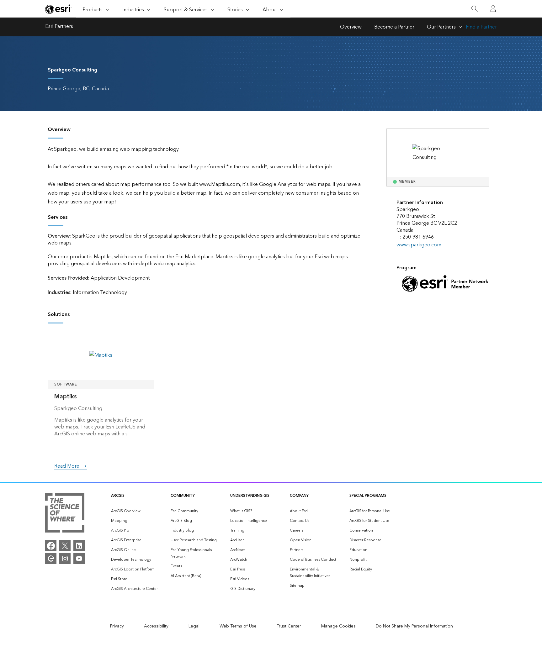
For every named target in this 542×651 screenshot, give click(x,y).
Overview (351, 27)
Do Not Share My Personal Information (414, 626)
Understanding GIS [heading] (249, 495)
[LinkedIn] (79, 545)
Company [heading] (299, 495)
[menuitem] (136, 511)
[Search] (474, 9)
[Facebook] (50, 545)
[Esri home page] (58, 9)
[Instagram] (65, 558)
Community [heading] (183, 495)
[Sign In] (493, 8)
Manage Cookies (338, 626)
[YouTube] (79, 558)
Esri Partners (59, 27)
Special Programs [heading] (367, 495)
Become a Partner (394, 27)
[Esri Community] (50, 558)
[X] (65, 545)
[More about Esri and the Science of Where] (64, 514)
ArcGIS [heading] (118, 495)
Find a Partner (481, 27)
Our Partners (441, 27)
